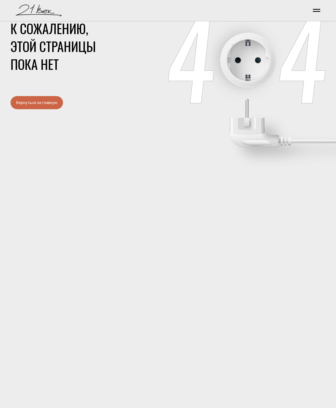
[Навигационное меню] (316, 10)
